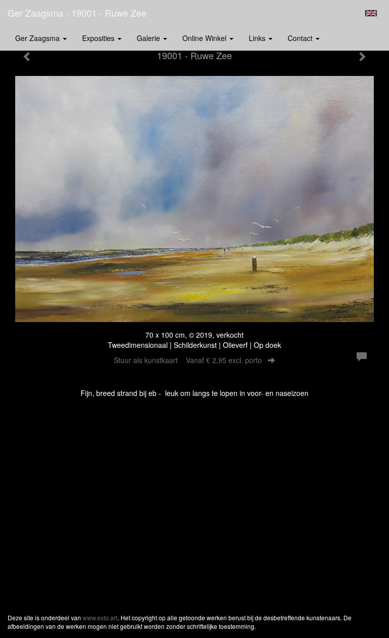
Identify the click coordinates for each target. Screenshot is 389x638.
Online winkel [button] (205, 38)
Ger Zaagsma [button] (38, 38)
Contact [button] (301, 38)
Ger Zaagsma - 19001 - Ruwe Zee (77, 12)
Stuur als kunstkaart (188, 360)
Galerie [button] (149, 38)
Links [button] (258, 38)
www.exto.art (100, 617)
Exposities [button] (99, 38)
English (371, 13)
